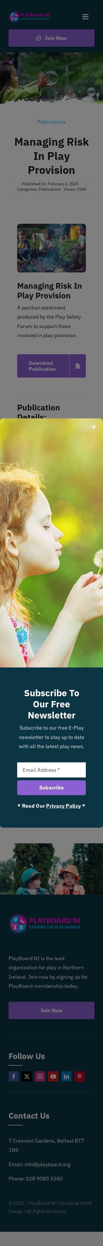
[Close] (94, 426)
